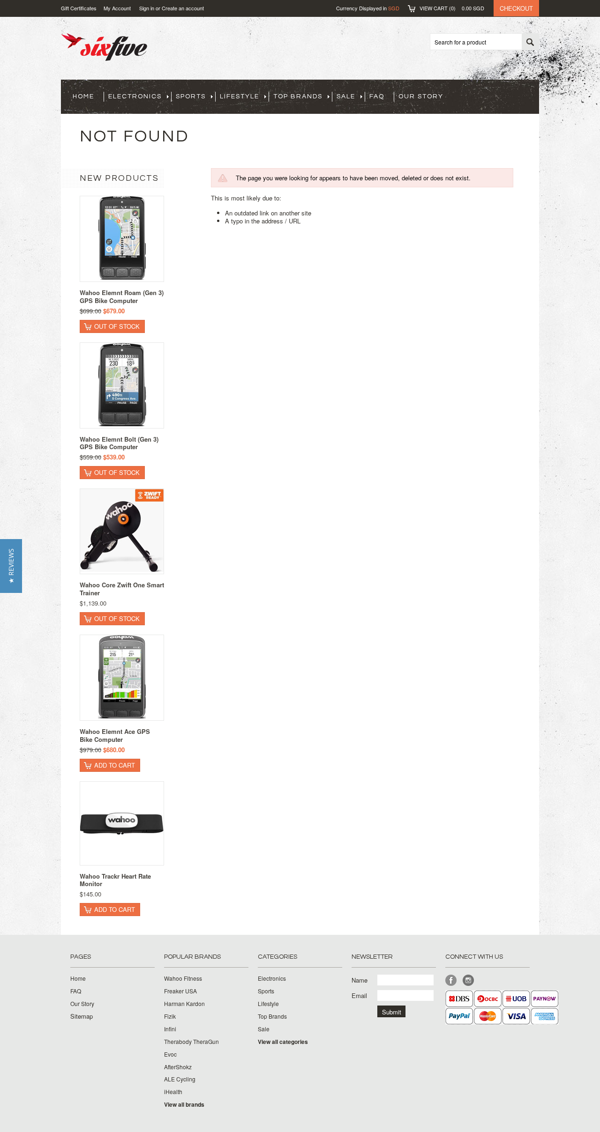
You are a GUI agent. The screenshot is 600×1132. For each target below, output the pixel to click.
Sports (191, 96)
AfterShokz (178, 1067)
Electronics (135, 96)
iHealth (173, 1091)
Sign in (146, 8)
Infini (170, 1029)
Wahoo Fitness (183, 978)
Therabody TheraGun (191, 1041)
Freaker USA (180, 991)
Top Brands (297, 96)
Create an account (183, 8)
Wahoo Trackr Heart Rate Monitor (115, 880)
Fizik (170, 1016)
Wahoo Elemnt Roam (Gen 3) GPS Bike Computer (122, 296)
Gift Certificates (79, 8)
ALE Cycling (179, 1079)
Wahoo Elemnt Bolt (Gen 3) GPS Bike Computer (119, 443)
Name (360, 980)
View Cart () (452, 8)
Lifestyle (239, 96)
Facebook (451, 980)
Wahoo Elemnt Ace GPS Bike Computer (115, 735)
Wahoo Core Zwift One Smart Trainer (122, 588)
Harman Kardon (184, 1003)
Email (359, 995)
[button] (11, 566)
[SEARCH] (530, 42)
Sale (346, 96)
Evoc (170, 1054)
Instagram (468, 980)
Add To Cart (114, 765)
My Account (117, 8)
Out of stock (117, 326)
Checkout (516, 8)
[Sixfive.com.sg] (104, 56)
